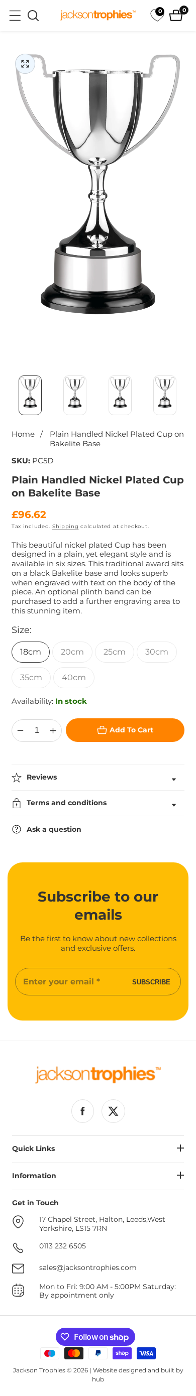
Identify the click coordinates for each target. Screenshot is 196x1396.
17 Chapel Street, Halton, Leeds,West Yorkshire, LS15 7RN (102, 1224)
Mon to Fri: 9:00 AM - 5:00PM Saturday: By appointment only (107, 1291)
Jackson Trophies (39, 1370)
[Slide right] (183, 395)
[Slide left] (12, 395)
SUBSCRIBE (151, 981)
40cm (74, 677)
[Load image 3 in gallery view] (120, 395)
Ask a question (54, 829)
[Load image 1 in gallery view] (30, 395)
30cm (156, 652)
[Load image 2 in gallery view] (75, 395)
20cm (72, 652)
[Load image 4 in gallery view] (165, 395)
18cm (30, 652)
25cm (115, 652)
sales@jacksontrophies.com (88, 1267)
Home (23, 434)
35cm (31, 677)
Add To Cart (131, 729)
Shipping (65, 526)
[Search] (33, 16)
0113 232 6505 (62, 1246)
